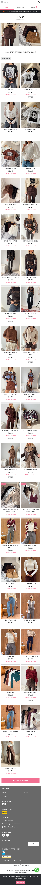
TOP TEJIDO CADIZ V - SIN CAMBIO (30, 509)
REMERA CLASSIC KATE (10, 90)
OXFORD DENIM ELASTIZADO (10, 732)
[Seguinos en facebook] (7, 835)
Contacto (5, 796)
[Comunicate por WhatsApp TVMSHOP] (36, 870)
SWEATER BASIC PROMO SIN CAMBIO (10, 354)
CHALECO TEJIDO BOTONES (10, 241)
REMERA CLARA (10, 656)
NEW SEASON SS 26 (6, 58)
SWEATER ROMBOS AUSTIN (10, 394)
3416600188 (8, 821)
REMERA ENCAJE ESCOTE (10, 129)
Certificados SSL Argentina (11, 860)
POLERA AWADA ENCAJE (30, 277)
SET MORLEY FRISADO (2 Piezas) (10, 430)
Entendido (20, 882)
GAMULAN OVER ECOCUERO (30, 470)
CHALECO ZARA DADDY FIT (31, 620)
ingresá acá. (31, 870)
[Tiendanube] (20, 866)
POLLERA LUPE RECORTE (30, 394)
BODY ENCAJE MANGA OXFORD (30, 241)
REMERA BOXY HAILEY (30, 129)
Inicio (4, 792)
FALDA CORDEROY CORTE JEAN (30, 205)
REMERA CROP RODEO (10, 168)
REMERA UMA (10, 692)
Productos (24, 792)
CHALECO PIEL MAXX (10, 205)
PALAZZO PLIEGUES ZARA (10, 768)
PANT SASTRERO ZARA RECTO (30, 656)
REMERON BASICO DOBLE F (30, 545)
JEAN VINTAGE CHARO (10, 620)
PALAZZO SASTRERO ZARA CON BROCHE (10, 546)
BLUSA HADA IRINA (30, 168)
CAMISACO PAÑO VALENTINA (10, 509)
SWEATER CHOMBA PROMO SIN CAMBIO (30, 354)
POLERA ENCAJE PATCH (10, 313)
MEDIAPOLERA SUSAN (30, 584)
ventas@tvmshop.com (12, 824)
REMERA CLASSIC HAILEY (30, 90)
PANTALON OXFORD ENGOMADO (10, 277)
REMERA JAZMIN (30, 732)
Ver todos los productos (20, 780)
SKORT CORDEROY (10, 584)
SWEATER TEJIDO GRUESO (30, 692)
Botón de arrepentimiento (20, 872)
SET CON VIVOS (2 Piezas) (10, 470)
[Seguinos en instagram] (3, 835)
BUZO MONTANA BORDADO (30, 430)
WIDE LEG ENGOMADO (30, 313)
